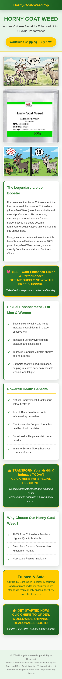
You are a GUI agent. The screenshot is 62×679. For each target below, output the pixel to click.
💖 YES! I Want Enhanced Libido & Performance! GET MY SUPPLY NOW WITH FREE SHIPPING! (31, 278)
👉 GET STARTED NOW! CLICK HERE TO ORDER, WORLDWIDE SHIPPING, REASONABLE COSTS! (31, 617)
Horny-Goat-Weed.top (31, 5)
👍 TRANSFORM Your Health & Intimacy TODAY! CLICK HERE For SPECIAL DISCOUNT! (31, 477)
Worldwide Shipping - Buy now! (31, 42)
